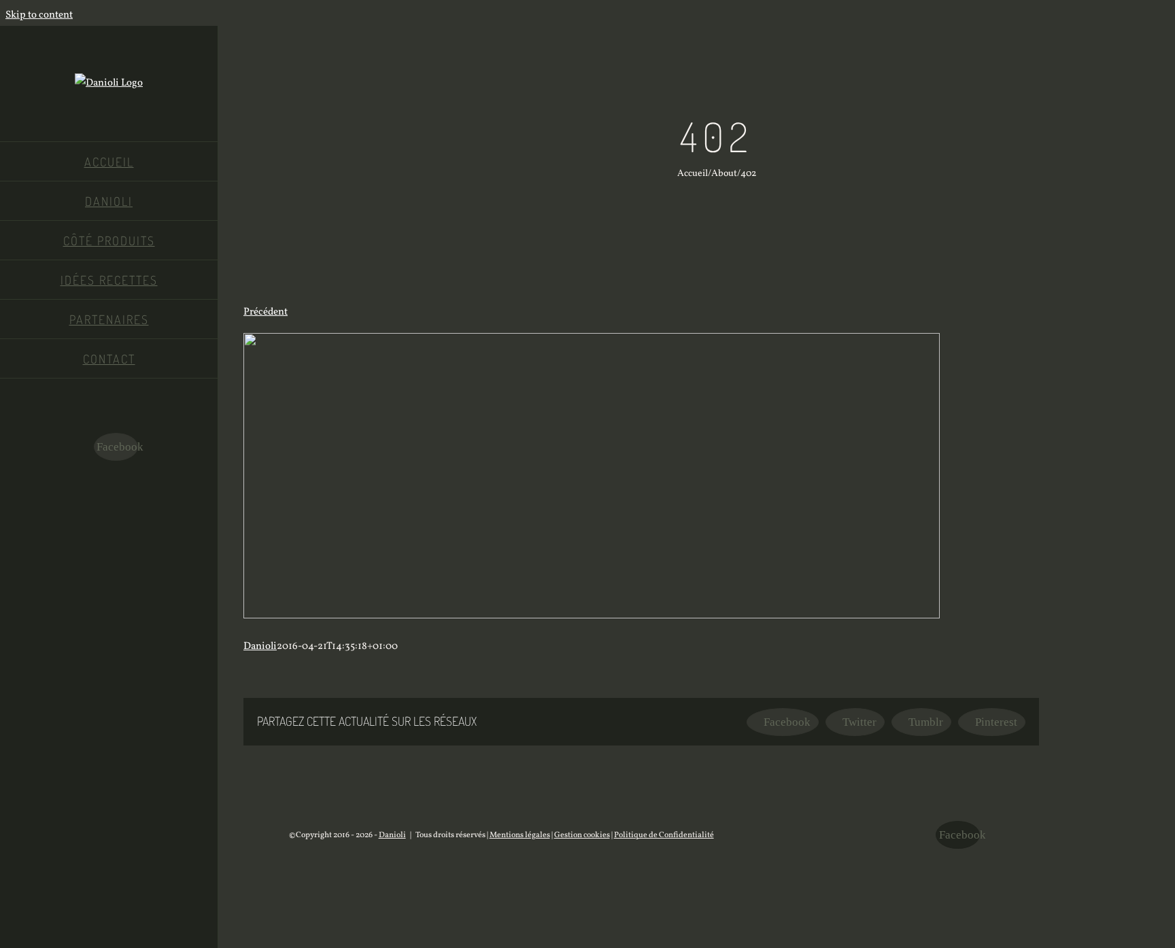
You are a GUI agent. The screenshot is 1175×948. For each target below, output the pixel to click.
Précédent (265, 312)
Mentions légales (520, 835)
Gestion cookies (582, 835)
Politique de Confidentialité (664, 835)
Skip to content (39, 15)
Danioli (260, 646)
